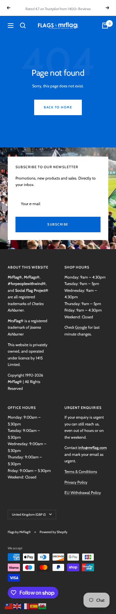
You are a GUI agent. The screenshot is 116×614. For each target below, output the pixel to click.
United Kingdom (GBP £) (29, 514)
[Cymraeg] (42, 605)
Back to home (58, 107)
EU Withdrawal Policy (82, 492)
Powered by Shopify (53, 532)
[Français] (26, 605)
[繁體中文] (9, 605)
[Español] (34, 605)
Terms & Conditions (80, 471)
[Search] (23, 25)
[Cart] (105, 25)
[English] (17, 605)
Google (81, 327)
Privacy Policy (75, 482)
